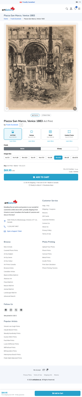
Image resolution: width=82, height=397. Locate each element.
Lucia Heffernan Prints (11, 344)
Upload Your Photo (48, 247)
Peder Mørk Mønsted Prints (13, 358)
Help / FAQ (45, 206)
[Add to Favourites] (7, 109)
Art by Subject (8, 254)
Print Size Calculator (49, 264)
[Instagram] (11, 310)
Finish (6, 145)
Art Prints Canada (10, 264)
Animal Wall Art (9, 289)
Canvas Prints (47, 254)
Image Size (7, 154)
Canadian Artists (9, 271)
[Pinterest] (21, 310)
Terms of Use (46, 234)
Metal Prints (46, 257)
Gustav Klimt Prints (10, 337)
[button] (79, 8)
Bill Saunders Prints (10, 351)
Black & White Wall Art (11, 275)
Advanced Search (9, 296)
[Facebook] (6, 310)
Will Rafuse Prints (9, 347)
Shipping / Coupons (48, 209)
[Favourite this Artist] (21, 125)
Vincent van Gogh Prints (12, 326)
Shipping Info (48, 375)
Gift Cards (45, 216)
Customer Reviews (48, 220)
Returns (45, 213)
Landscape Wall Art (10, 293)
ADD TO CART (42, 177)
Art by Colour (8, 261)
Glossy (59, 148)
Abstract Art (8, 278)
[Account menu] (71, 8)
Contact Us (46, 223)
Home (6, 19)
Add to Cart (58, 393)
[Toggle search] (66, 9)
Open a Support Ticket (14, 231)
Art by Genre (8, 257)
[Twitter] (16, 310)
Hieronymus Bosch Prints (12, 354)
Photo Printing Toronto (49, 268)
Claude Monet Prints (10, 330)
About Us (45, 227)
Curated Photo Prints (11, 250)
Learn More (13, 141)
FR (80, 2)
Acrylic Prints (46, 261)
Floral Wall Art (8, 282)
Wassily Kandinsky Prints (12, 333)
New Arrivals (8, 247)
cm (77, 169)
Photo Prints (46, 250)
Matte (22, 148)
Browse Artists (9, 268)
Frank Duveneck (16, 19)
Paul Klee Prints (9, 340)
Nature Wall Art (9, 285)
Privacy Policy (46, 230)
